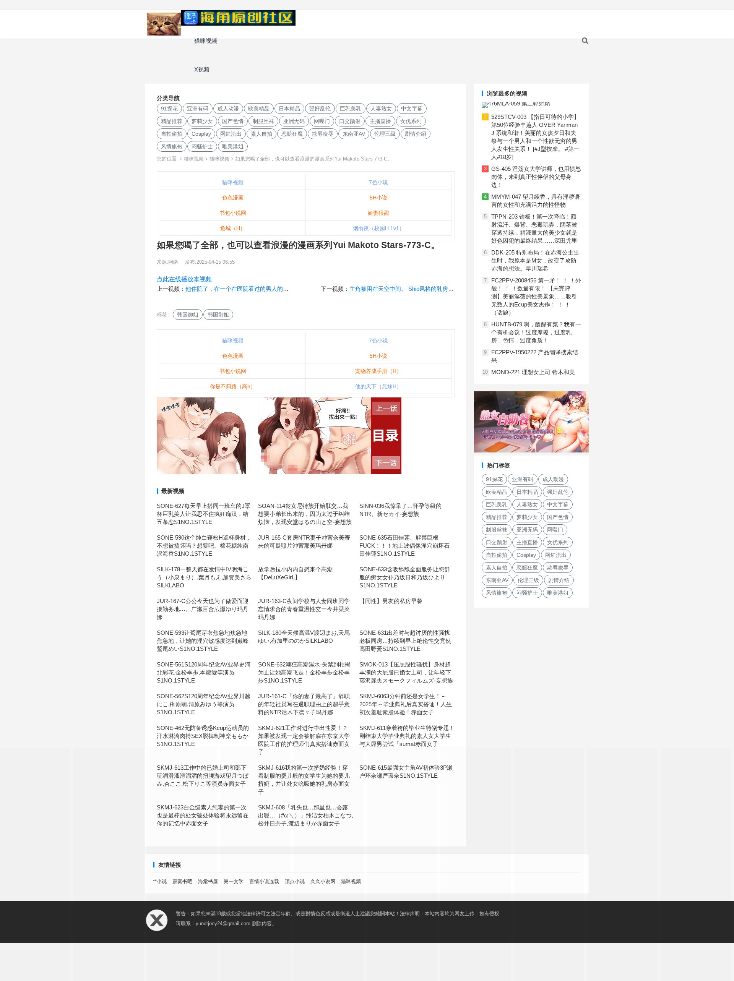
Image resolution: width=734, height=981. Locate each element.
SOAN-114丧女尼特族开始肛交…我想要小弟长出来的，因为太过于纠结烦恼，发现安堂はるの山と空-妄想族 (305, 514)
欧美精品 (259, 108)
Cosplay (201, 134)
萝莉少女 (202, 121)
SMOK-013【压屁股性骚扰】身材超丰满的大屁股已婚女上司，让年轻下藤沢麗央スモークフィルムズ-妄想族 (406, 672)
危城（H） (232, 228)
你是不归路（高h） (233, 386)
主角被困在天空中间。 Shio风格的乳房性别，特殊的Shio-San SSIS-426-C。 (446, 288)
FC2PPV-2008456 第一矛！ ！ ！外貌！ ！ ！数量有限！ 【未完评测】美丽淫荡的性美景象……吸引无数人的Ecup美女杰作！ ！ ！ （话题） (536, 296)
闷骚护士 (202, 146)
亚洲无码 (294, 121)
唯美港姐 (233, 146)
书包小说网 (232, 213)
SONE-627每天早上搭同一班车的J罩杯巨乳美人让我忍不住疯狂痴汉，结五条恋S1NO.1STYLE (203, 514)
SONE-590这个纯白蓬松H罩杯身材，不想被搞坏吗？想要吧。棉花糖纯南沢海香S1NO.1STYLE (204, 545)
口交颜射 (350, 121)
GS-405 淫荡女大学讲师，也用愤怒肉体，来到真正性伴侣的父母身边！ (536, 176)
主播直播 (380, 121)
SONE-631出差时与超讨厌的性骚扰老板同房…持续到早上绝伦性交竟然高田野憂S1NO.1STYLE (405, 640)
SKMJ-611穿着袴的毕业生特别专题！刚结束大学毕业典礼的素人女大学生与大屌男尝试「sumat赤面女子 (407, 736)
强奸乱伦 (320, 108)
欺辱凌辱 (322, 134)
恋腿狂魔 (292, 134)
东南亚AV (354, 134)
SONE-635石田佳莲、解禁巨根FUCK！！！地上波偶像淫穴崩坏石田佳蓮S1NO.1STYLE (404, 545)
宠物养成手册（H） (378, 371)
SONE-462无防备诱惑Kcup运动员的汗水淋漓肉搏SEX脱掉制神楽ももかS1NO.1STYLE (203, 736)
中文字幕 (411, 108)
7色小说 (378, 182)
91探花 (169, 108)
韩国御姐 (187, 314)
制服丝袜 (263, 121)
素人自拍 (261, 134)
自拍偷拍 (171, 134)
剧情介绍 (415, 134)
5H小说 (378, 198)
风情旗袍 (171, 146)
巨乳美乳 (350, 108)
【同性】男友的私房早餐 (390, 601)
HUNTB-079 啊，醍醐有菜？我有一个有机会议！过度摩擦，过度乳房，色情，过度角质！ (536, 332)
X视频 (201, 69)
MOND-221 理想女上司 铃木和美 (533, 372)
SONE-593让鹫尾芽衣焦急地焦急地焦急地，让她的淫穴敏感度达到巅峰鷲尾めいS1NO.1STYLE (202, 640)
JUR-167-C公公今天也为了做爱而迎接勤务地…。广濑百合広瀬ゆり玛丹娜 (202, 609)
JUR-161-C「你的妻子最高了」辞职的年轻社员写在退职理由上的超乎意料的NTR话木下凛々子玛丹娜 (304, 704)
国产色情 (233, 121)
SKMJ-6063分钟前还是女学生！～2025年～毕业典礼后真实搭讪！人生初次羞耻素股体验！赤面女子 (405, 704)
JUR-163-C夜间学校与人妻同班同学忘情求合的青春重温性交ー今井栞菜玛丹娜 (304, 609)
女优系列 (411, 121)
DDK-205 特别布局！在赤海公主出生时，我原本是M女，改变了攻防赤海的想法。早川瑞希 (535, 260)
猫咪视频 (205, 40)
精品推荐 (171, 121)
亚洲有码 (197, 108)
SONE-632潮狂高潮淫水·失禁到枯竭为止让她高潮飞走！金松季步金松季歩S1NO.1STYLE (304, 672)
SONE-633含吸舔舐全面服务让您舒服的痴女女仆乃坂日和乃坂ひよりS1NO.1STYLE (404, 577)
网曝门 (322, 121)
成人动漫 (228, 108)
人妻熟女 (381, 108)
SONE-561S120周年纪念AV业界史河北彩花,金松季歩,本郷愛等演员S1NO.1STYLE (203, 672)
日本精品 (289, 108)
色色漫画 (233, 198)
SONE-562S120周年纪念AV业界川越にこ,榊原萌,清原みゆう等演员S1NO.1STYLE (203, 704)
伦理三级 (385, 134)
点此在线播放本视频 (184, 279)
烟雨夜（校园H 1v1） (378, 228)
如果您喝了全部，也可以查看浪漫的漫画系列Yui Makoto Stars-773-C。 (313, 159)
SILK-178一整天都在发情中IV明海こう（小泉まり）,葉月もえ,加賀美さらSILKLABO (204, 577)
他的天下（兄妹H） (378, 386)
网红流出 (231, 134)
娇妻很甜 (378, 213)
